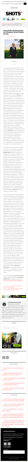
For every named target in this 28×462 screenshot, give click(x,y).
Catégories (5, 449)
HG (19, 457)
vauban (16, 289)
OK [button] (25, 3)
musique (8, 23)
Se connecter (16, 458)
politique (8, 287)
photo (4, 287)
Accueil (3, 23)
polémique (8, 289)
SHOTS (14, 13)
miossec (17, 288)
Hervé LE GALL (7, 399)
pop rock (12, 23)
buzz (9, 288)
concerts (13, 288)
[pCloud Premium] (14, 20)
